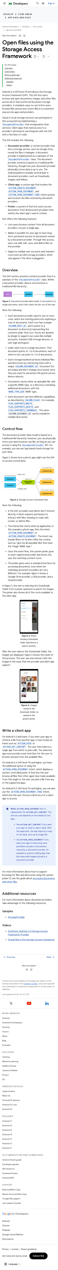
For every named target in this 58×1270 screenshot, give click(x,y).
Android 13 (7, 1139)
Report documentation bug (14, 1194)
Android (6, 1018)
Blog (4, 1040)
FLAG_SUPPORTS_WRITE (20, 403)
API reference (8, 1169)
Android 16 (7, 1125)
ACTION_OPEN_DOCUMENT (21, 191)
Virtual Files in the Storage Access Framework (31, 939)
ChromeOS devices (11, 1100)
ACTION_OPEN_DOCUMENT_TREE (24, 194)
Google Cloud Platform (12, 1234)
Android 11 (7, 1148)
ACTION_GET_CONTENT (14, 746)
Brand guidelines (29, 1249)
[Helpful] (20, 36)
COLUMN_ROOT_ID (17, 326)
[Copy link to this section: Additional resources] (39, 894)
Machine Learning (10, 1061)
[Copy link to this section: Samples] (16, 911)
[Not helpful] (24, 36)
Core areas (25, 14)
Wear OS (6, 1095)
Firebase (6, 1230)
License (15, 1249)
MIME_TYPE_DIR (16, 391)
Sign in (51, 3)
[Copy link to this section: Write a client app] (33, 731)
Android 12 (7, 1143)
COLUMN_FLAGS (32, 400)
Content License (31, 984)
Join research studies (11, 1203)
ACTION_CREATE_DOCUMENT (22, 188)
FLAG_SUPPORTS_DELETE (21, 407)
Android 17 (7, 1121)
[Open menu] (4, 3)
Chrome (5, 1225)
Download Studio (10, 1173)
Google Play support (11, 1198)
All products (8, 1239)
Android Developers (10, 26)
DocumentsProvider (13, 124)
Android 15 (7, 1130)
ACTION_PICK (24, 743)
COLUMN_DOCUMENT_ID (26, 366)
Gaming (6, 1057)
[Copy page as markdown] (43, 56)
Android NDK (8, 1178)
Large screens (8, 1091)
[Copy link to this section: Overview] (21, 270)
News (4, 1036)
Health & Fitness (9, 1066)
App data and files (19, 17)
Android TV (7, 1109)
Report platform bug (11, 1189)
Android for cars (9, 1104)
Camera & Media (9, 1070)
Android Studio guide (11, 1160)
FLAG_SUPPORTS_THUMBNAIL (23, 410)
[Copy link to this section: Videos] (14, 925)
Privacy (5, 1075)
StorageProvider (16, 917)
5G (3, 1079)
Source (5, 1031)
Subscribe (38, 1256)
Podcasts (6, 1045)
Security (6, 1027)
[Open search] (37, 3)
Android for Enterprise (12, 1022)
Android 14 (7, 1134)
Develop (8, 14)
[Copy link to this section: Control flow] (25, 429)
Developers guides (10, 1164)
